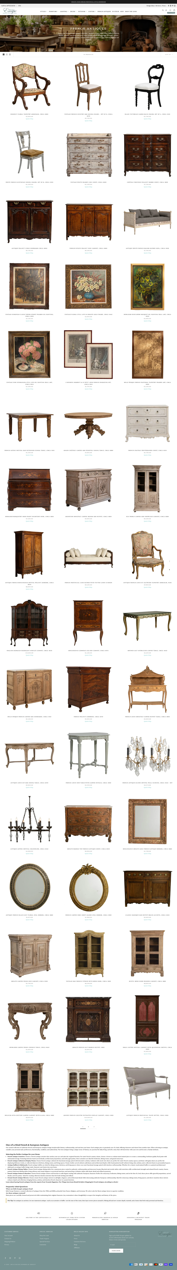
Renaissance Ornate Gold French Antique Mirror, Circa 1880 (147, 849)
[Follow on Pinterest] (172, 6)
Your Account (8, 1235)
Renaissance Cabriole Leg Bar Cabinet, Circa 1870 (88, 650)
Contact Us (7, 1238)
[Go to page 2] (94, 1127)
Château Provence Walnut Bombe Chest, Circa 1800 (147, 182)
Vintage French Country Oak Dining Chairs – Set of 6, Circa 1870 (88, 115)
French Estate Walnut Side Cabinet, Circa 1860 (88, 248)
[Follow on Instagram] (170, 6)
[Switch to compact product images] (10, 54)
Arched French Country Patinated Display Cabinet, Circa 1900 (88, 1115)
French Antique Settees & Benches (19, 1173)
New (122, 11)
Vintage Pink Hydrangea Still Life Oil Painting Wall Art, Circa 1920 (29, 383)
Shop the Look (131, 11)
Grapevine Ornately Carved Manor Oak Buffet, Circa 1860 (88, 516)
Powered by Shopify (28, 1264)
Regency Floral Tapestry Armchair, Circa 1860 (29, 114)
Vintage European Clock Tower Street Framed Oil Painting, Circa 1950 (29, 315)
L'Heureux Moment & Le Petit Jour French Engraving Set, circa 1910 (88, 383)
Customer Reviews (80, 1241)
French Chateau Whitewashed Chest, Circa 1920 (147, 450)
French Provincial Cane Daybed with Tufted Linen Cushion (88, 582)
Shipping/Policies (9, 1241)
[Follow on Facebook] (168, 6)
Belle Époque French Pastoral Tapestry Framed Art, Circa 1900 (147, 383)
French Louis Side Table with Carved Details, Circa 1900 (88, 782)
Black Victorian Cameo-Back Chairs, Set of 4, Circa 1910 (147, 114)
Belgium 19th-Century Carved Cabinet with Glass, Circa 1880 (29, 1115)
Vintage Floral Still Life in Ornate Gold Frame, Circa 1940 (88, 314)
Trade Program (44, 1238)
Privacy (6, 1244)
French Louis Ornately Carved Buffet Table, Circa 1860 (147, 716)
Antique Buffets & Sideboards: (18, 1165)
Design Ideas (151, 6)
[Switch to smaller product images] (7, 54)
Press (163, 6)
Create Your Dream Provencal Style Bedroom (88, 1)
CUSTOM (91, 11)
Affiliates (171, 12)
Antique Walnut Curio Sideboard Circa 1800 (29, 248)
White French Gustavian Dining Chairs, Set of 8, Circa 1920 (29, 182)
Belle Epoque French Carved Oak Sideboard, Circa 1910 (29, 716)
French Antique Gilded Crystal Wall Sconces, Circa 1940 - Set (148, 782)
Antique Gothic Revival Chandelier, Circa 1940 (29, 849)
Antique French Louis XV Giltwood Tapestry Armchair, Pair (147, 582)
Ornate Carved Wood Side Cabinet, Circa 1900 (29, 981)
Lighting (63, 11)
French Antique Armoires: (16, 1156)
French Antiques (104, 11)
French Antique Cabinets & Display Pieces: (22, 1161)
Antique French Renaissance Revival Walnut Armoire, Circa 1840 (29, 583)
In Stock (115, 11)
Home (6, 17)
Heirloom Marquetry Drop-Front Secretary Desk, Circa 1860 (29, 516)
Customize (43, 1244)
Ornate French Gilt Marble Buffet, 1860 (88, 1047)
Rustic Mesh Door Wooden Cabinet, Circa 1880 (147, 981)
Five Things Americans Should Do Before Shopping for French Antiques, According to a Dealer (88, 1182)
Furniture (53, 11)
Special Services (45, 1241)
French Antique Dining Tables (17, 1169)
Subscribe (116, 1250)
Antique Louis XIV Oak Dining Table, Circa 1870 (29, 782)
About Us (77, 1235)
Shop (11, 17)
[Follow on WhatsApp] (175, 6)
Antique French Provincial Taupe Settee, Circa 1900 (147, 1115)
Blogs (75, 1244)
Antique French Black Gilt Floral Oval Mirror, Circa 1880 (29, 915)
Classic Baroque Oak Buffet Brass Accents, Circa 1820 (147, 915)
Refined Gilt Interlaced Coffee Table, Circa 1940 (147, 650)
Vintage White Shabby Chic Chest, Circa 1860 (88, 182)
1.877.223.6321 (10, 6)
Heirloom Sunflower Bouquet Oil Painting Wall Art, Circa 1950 (147, 315)
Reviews (158, 6)
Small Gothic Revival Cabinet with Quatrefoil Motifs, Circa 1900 (147, 1048)
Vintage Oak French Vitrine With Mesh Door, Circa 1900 (88, 981)
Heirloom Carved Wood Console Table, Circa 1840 (29, 1047)
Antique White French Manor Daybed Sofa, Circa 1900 (147, 248)
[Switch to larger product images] (3, 54)
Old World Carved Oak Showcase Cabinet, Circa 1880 (147, 516)
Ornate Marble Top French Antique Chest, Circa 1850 (88, 849)
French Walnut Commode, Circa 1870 (88, 716)
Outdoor (81, 11)
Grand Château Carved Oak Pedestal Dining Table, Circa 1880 (88, 450)
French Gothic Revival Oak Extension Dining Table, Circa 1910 (30, 450)
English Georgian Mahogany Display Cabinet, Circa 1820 (29, 650)
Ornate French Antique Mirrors (18, 1178)
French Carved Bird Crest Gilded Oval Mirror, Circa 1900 (88, 915)
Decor (72, 11)
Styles (43, 11)
